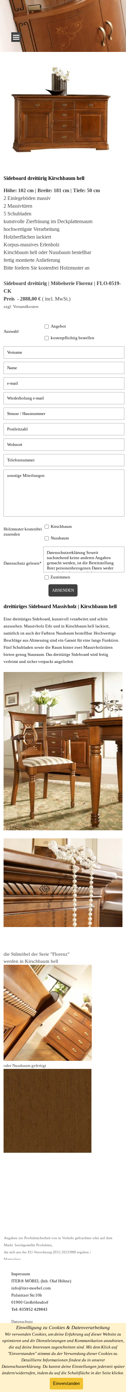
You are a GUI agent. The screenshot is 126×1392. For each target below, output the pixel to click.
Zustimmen (60, 577)
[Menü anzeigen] (16, 37)
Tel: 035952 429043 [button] (29, 1309)
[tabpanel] (62, 113)
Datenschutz (22, 1321)
